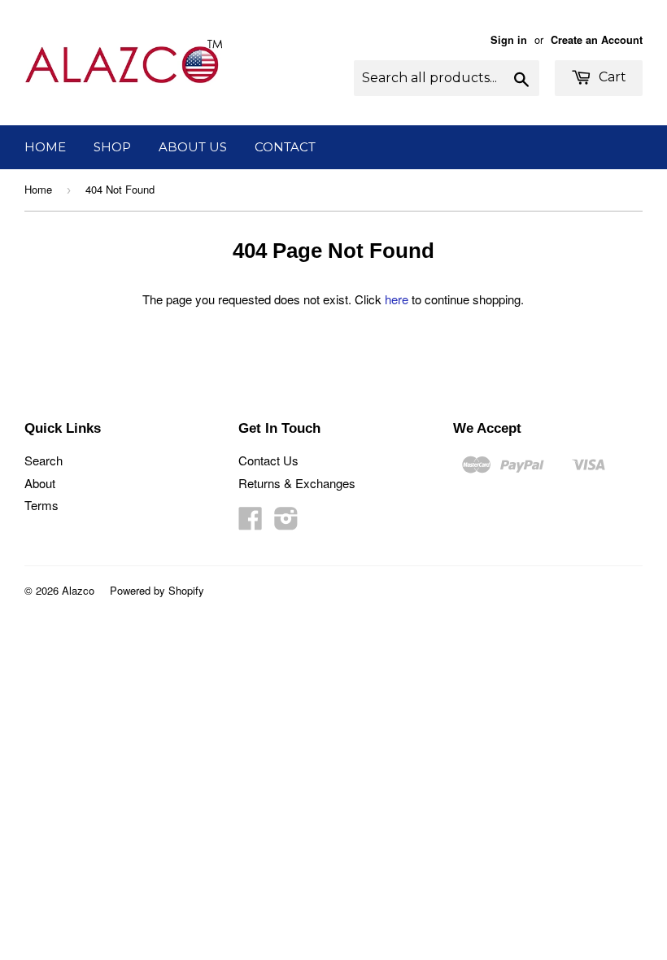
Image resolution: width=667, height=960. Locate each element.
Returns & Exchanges (296, 482)
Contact (285, 147)
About (39, 482)
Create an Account (597, 40)
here (396, 299)
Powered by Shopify (157, 590)
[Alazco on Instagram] (286, 522)
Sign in (508, 40)
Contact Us (268, 460)
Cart (610, 77)
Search (43, 460)
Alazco (78, 590)
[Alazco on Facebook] (250, 522)
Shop (112, 147)
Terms (41, 504)
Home (45, 147)
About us (193, 147)
